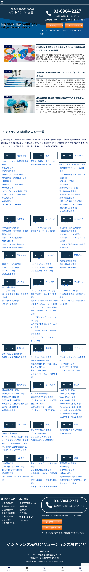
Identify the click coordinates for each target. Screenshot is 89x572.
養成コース (50, 155)
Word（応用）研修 (67, 400)
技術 (47, 457)
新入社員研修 (7, 197)
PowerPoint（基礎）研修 (70, 403)
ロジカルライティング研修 (42, 267)
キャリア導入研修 (9, 433)
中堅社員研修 (7, 187)
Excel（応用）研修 (67, 393)
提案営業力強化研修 (10, 390)
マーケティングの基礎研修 (13, 244)
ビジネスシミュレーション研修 (44, 303)
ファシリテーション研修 (69, 234)
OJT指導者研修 (8, 287)
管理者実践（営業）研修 (12, 174)
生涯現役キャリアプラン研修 (14, 450)
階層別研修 (21, 155)
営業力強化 (21, 384)
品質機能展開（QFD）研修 (70, 476)
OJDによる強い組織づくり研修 (72, 164)
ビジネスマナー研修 (39, 393)
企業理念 (23, 509)
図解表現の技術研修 (67, 231)
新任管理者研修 (8, 171)
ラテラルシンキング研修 (41, 436)
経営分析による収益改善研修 (14, 357)
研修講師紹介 (7, 509)
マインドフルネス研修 (68, 367)
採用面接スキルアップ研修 (70, 430)
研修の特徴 (6, 519)
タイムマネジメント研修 (41, 357)
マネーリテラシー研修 (11, 204)
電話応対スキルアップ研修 (42, 396)
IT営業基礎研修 (8, 410)
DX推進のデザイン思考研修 (42, 440)
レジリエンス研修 (66, 363)
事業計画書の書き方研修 (12, 247)
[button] (2, 2)
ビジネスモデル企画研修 (12, 237)
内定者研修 (6, 201)
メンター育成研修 (9, 303)
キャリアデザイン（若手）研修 (15, 436)
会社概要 (23, 506)
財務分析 (20, 348)
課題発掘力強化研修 (67, 267)
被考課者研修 (7, 473)
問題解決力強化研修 (67, 260)
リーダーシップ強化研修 (41, 227)
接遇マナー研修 (37, 403)
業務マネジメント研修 (68, 187)
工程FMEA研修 (65, 473)
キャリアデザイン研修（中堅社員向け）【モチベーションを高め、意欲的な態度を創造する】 (15, 443)
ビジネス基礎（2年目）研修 (13, 194)
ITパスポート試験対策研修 (70, 410)
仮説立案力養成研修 (67, 264)
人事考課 (20, 457)
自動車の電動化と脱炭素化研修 (44, 486)
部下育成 (20, 281)
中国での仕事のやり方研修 (70, 201)
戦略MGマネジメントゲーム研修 (44, 300)
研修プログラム (8, 523)
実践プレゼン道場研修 (11, 264)
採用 (76, 424)
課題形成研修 (7, 241)
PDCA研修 (63, 184)
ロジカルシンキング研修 (41, 264)
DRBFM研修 (64, 466)
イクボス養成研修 (66, 211)
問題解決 (78, 255)
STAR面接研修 (65, 433)
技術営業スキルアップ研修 (13, 393)
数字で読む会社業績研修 (12, 353)
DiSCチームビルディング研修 (43, 290)
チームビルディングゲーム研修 (44, 307)
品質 (76, 457)
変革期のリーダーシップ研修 (43, 231)
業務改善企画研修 (66, 197)
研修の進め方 (7, 502)
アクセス (23, 512)
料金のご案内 (7, 516)
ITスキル (78, 384)
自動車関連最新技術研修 (41, 469)
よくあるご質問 (8, 512)
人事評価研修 (7, 463)
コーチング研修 (8, 290)
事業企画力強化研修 (10, 227)
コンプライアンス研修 (68, 290)
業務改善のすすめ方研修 (69, 194)
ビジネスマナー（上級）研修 (43, 410)
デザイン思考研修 (38, 433)
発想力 (48, 424)
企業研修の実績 (8, 506)
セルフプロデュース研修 (69, 370)
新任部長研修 (7, 167)
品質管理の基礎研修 (67, 463)
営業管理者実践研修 (10, 396)
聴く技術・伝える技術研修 (70, 227)
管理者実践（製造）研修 (12, 184)
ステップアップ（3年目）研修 (14, 191)
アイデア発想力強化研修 (41, 430)
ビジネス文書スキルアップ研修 (44, 400)
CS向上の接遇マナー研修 (41, 406)
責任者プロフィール (27, 502)
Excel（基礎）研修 (67, 390)
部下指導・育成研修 (10, 300)
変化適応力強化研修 (67, 191)
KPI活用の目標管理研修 (12, 469)
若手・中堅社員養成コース (42, 164)
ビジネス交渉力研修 (10, 267)
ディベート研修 (8, 270)
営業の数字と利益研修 (11, 400)
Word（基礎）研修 (67, 396)
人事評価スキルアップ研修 (13, 466)
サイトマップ (25, 520)
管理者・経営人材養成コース (43, 161)
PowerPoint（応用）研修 (70, 406)
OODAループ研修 (66, 181)
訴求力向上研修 (8, 274)
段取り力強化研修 (38, 370)
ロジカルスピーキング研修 (42, 270)
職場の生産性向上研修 (40, 360)
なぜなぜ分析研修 (66, 469)
